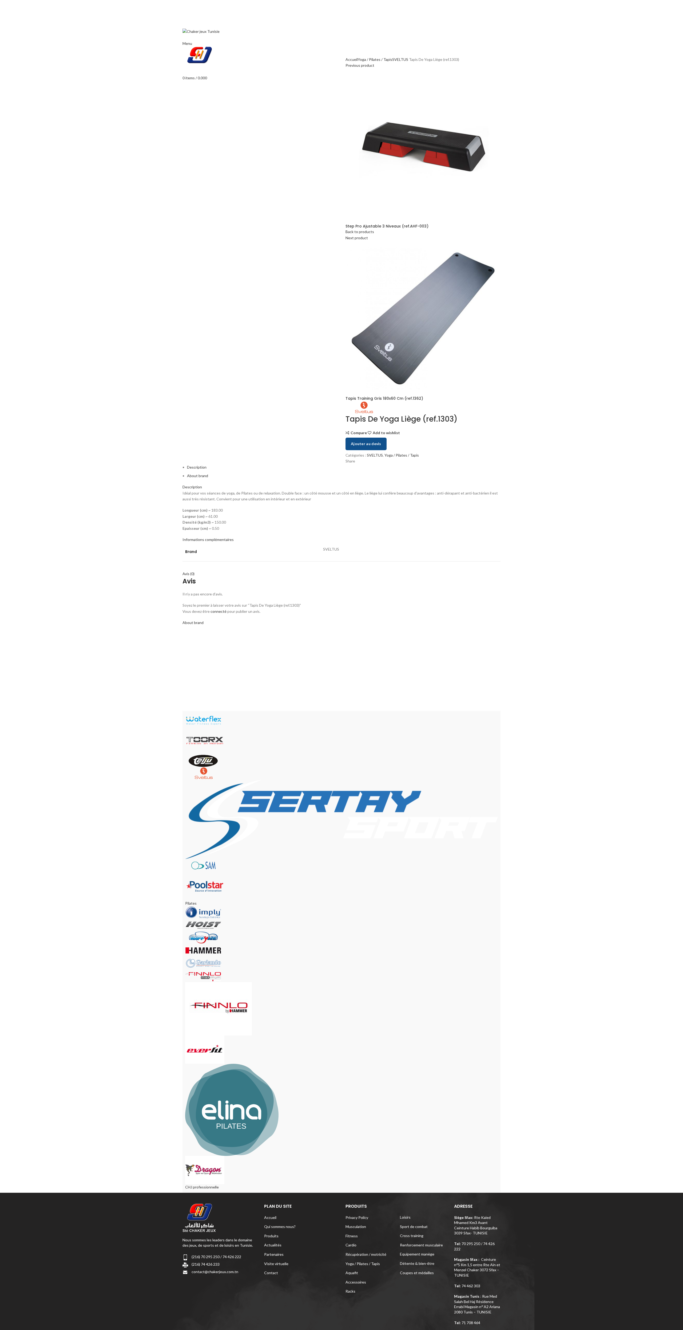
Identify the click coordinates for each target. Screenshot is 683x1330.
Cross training (411, 1235)
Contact (271, 1272)
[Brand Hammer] (203, 950)
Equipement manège (417, 1254)
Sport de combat (414, 1226)
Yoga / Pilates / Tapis (375, 59)
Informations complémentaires (208, 539)
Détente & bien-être (417, 1263)
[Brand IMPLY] (203, 912)
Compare (359, 433)
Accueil (352, 59)
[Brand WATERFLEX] (203, 719)
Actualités (272, 1245)
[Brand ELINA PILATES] (232, 1109)
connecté (219, 611)
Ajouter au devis (366, 443)
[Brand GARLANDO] (203, 962)
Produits (271, 1236)
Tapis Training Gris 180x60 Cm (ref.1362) (384, 398)
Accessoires (356, 1282)
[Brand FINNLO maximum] (203, 975)
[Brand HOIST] (203, 924)
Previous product (360, 65)
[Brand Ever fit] (204, 1049)
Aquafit (352, 1272)
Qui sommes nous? (280, 1226)
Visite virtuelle (276, 1263)
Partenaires (274, 1254)
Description (197, 467)
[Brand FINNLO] (218, 1008)
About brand (197, 475)
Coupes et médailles (417, 1272)
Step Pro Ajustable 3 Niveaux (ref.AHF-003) (387, 226)
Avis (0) (188, 573)
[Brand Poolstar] (204, 885)
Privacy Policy (357, 1217)
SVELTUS (400, 59)
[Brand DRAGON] (204, 1169)
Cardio (351, 1245)
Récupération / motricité (366, 1254)
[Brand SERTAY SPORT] (341, 819)
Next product (357, 238)
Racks (350, 1291)
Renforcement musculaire (421, 1245)
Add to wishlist (386, 433)
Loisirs (405, 1217)
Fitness (352, 1236)
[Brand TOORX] (204, 739)
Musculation (356, 1226)
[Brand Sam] (203, 865)
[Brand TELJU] (203, 760)
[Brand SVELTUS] (203, 773)
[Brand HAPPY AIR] (203, 937)
